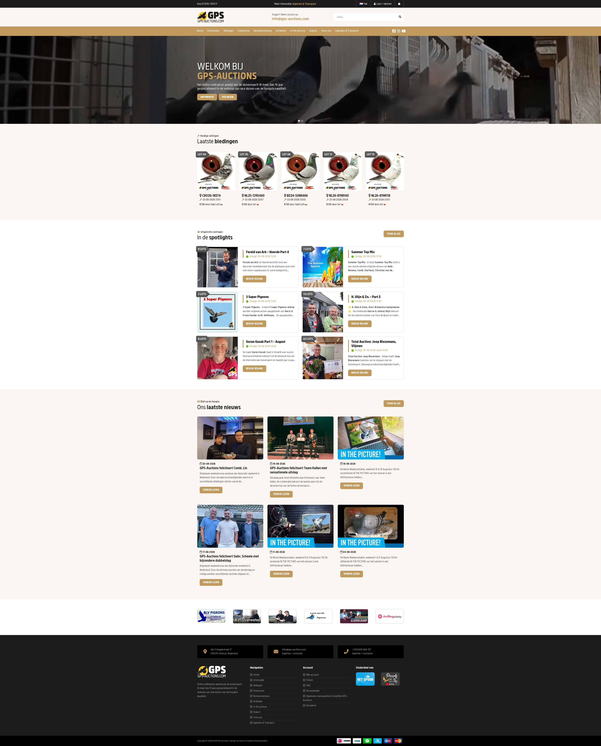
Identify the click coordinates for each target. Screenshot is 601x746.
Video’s (313, 30)
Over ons (326, 30)
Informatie (213, 30)
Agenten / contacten (292, 653)
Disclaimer (311, 705)
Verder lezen (211, 490)
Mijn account (312, 675)
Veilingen (228, 30)
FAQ (308, 685)
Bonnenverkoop (263, 30)
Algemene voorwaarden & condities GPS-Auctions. (325, 698)
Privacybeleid (312, 691)
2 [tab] (302, 121)
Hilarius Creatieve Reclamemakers (253, 741)
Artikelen (281, 30)
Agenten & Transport (347, 30)
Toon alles (394, 234)
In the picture (297, 30)
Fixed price (244, 30)
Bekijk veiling (208, 108)
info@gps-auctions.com (290, 19)
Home (200, 30)
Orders (309, 680)
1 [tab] (298, 121)
